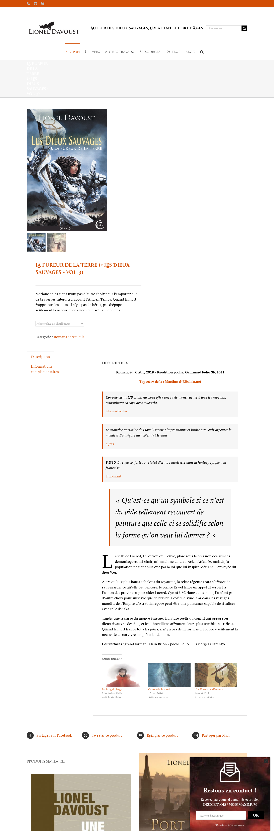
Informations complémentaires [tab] (45, 369)
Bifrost (110, 444)
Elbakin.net (113, 476)
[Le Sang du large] (123, 675)
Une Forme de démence (209, 689)
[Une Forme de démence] (216, 675)
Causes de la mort (159, 689)
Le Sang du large (112, 689)
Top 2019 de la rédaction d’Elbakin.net (170, 381)
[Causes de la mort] (169, 675)
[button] (202, 51)
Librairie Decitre (116, 411)
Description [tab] (40, 356)
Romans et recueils (69, 336)
